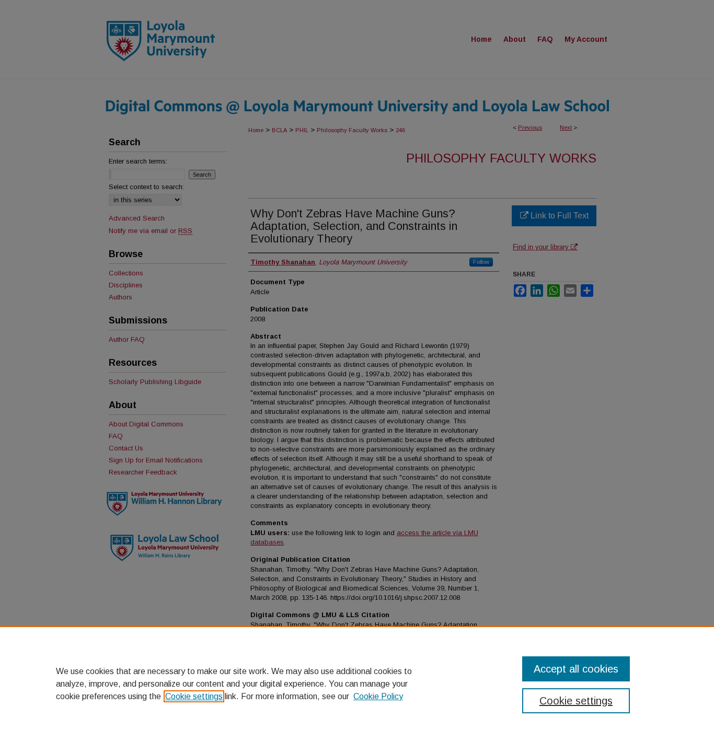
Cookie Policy (378, 696)
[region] (357, 683)
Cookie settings (194, 696)
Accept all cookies (576, 669)
